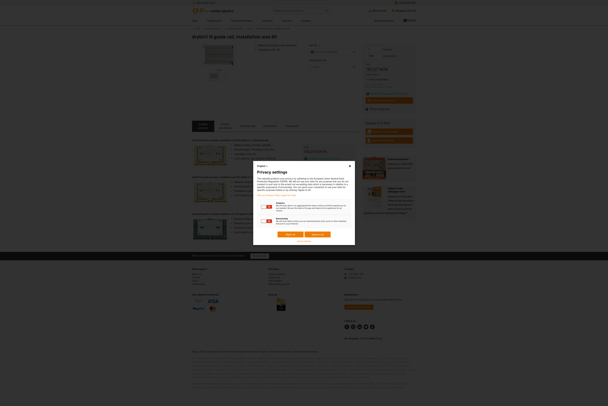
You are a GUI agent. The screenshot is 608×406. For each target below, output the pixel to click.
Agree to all (317, 234)
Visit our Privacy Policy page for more (276, 195)
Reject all (290, 234)
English (261, 166)
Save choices (304, 241)
